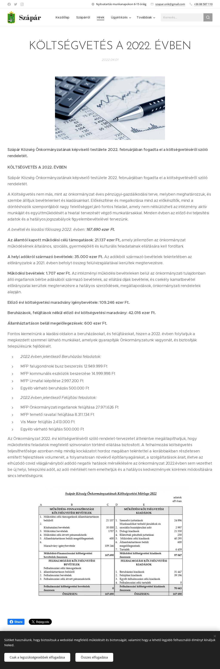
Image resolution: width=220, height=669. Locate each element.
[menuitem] (64, 17)
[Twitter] (15, 4)
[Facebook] (9, 4)
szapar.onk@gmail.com (170, 4)
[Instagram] (22, 4)
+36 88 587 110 (203, 4)
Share (18, 621)
